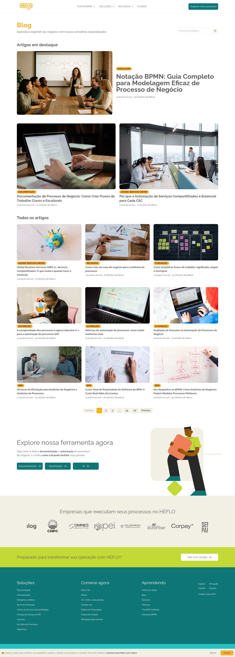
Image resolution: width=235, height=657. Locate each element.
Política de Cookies (89, 614)
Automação (55, 466)
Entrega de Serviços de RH (29, 614)
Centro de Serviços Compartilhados (33, 610)
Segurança (22, 629)
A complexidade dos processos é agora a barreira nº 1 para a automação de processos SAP (48, 332)
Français (212, 588)
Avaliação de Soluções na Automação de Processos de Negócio (185, 332)
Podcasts (146, 605)
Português (213, 584)
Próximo (146, 410)
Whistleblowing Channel (92, 619)
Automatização (23, 595)
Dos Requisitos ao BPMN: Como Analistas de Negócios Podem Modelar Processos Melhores (185, 391)
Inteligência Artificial (26, 600)
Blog (144, 595)
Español (201, 588)
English (201, 584)
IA (84, 466)
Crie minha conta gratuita (92, 600)
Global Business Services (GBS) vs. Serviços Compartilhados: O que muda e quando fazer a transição (44, 271)
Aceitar (227, 653)
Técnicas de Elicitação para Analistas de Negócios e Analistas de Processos (47, 391)
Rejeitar (213, 653)
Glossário (146, 600)
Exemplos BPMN (149, 614)
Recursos (124, 6)
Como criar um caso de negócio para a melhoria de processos (115, 269)
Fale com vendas (197, 557)
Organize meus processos (203, 6)
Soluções (105, 6)
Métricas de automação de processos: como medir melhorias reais (114, 332)
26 (135, 410)
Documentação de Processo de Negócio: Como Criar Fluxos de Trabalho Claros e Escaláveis (66, 198)
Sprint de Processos (26, 605)
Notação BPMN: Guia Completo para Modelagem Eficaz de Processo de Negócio (165, 83)
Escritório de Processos (27, 624)
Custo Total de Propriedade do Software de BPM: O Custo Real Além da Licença (115, 391)
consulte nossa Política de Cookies (121, 653)
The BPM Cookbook (150, 610)
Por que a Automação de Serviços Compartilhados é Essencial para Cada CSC (167, 198)
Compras (21, 619)
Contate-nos (86, 605)
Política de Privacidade (91, 610)
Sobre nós (85, 590)
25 (127, 410)
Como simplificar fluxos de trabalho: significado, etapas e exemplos (186, 269)
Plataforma (84, 6)
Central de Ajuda (149, 590)
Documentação (28, 466)
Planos (141, 6)
